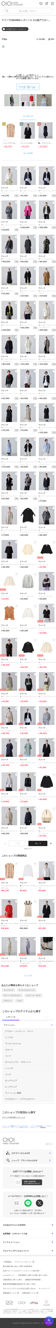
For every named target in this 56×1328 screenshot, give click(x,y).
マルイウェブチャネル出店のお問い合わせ (19, 1288)
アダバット (8, 1001)
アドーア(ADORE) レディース (13, 1117)
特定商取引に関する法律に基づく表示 (33, 1275)
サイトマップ (44, 1288)
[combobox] (28, 11)
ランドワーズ (8, 990)
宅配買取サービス (10, 1293)
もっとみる (28, 153)
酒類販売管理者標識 (32, 1280)
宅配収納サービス (29, 1293)
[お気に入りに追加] (16, 863)
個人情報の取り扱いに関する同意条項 (17, 1266)
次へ (37, 843)
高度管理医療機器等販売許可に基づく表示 (19, 1284)
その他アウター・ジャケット (27, 1127)
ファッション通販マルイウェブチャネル (15, 1126)
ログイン (49, 1144)
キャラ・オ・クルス (33, 995)
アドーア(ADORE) (37, 1126)
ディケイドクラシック (26, 990)
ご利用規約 (7, 1262)
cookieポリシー (9, 1275)
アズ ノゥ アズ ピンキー (12, 995)
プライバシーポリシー (23, 1262)
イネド (19, 1001)
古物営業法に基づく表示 (12, 1280)
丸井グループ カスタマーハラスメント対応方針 (21, 1271)
